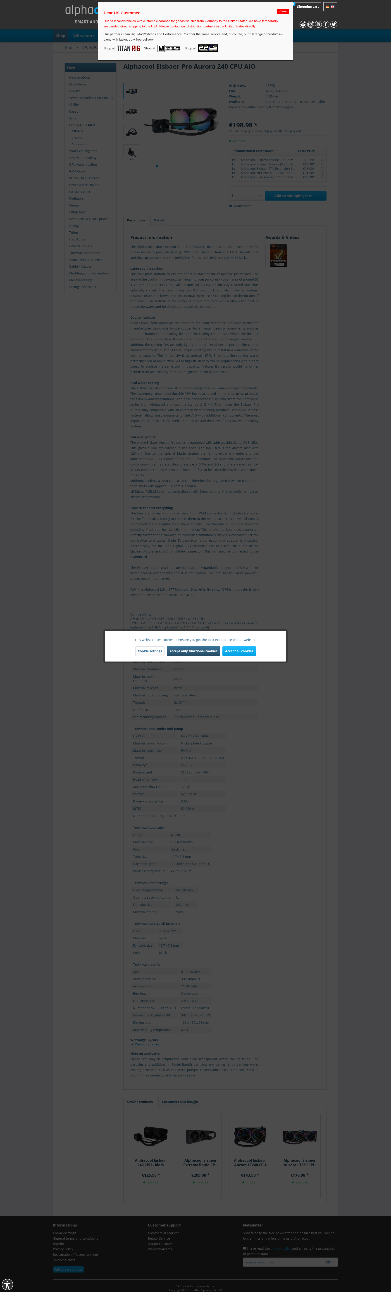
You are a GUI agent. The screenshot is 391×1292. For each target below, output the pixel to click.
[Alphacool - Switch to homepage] (96, 15)
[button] (7, 1284)
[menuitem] (303, 6)
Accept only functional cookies (193, 651)
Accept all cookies (239, 651)
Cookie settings (150, 651)
